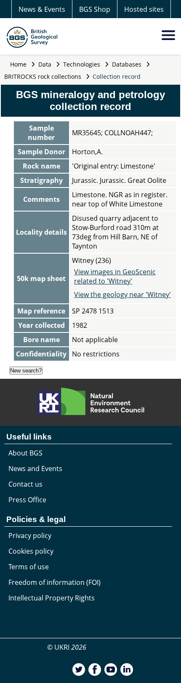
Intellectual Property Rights (51, 598)
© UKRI (66, 647)
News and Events (35, 468)
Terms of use (28, 566)
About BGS (25, 453)
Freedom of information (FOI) (54, 582)
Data (44, 64)
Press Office (27, 499)
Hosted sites (144, 9)
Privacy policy (29, 535)
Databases (126, 64)
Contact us (25, 484)
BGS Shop (94, 9)
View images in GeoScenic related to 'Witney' (115, 276)
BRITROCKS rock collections (42, 76)
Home (18, 64)
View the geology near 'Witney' (122, 294)
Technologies (81, 64)
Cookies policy (30, 551)
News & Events (42, 9)
